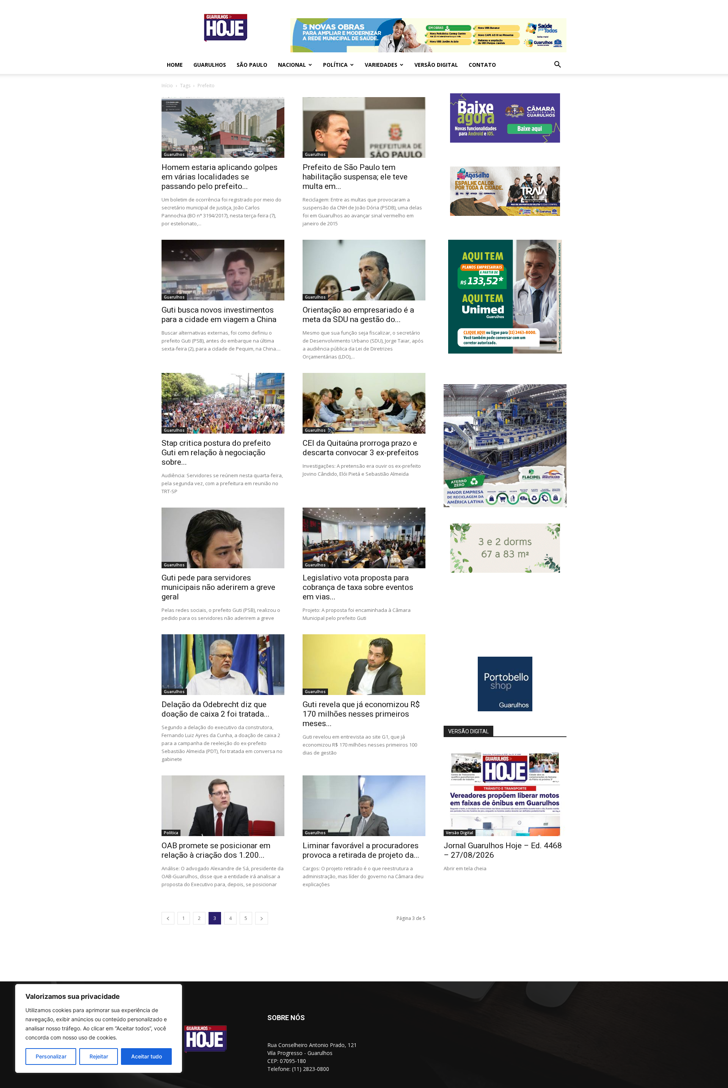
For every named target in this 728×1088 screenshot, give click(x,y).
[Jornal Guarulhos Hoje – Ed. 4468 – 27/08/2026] (505, 791)
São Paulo (252, 64)
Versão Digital (436, 64)
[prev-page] (168, 918)
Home (175, 64)
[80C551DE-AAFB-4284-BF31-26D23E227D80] (505, 351)
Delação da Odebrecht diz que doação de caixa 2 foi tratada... (216, 709)
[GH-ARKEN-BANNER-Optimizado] (505, 570)
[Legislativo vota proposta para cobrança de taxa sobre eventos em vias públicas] (364, 538)
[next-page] (261, 918)
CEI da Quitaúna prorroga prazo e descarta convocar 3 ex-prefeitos (361, 448)
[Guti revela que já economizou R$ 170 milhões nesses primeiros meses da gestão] (364, 664)
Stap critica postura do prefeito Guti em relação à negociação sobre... (216, 453)
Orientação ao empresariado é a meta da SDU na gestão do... (358, 314)
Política (335, 64)
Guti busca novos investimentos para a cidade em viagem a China (219, 314)
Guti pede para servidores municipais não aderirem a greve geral (218, 587)
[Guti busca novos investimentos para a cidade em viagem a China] (223, 270)
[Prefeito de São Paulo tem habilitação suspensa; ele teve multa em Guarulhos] (364, 127)
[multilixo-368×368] (505, 505)
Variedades (381, 64)
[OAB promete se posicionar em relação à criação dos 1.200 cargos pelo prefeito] (223, 805)
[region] (98, 1028)
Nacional (292, 64)
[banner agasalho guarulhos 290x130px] (505, 213)
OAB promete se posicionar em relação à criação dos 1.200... (216, 850)
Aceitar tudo (146, 1056)
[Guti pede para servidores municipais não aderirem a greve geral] (223, 538)
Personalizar (51, 1056)
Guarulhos (209, 64)
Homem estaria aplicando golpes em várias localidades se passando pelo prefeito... (220, 177)
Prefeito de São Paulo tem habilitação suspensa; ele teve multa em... (355, 177)
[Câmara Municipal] (505, 140)
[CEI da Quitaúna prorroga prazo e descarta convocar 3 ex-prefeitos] (364, 403)
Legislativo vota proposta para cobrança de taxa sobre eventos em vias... (358, 587)
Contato (482, 64)
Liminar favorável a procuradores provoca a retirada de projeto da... (361, 850)
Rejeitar (98, 1056)
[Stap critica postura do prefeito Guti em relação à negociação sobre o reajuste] (223, 403)
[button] (557, 65)
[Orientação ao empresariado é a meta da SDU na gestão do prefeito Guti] (364, 270)
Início (167, 85)
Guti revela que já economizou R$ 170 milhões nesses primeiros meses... (361, 714)
